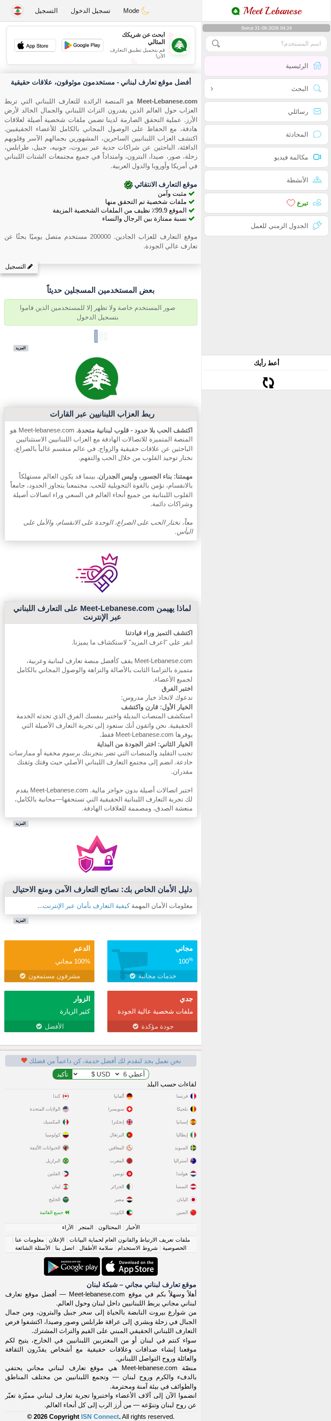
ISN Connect (100, 1416)
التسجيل (46, 10)
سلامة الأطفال (96, 1248)
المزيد (21, 348)
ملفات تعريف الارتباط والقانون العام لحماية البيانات (129, 1239)
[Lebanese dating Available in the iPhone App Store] (129, 1261)
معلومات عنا (29, 1239)
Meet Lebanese (270, 10)
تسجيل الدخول (90, 10)
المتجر (86, 1227)
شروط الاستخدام (138, 1248)
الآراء (68, 1227)
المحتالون (109, 1227)
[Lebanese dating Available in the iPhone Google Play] (72, 1261)
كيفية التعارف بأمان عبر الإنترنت (86, 905)
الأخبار (133, 1227)
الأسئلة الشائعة (32, 1248)
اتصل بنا (65, 1248)
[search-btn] (216, 43)
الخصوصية (174, 1248)
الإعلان (57, 1239)
